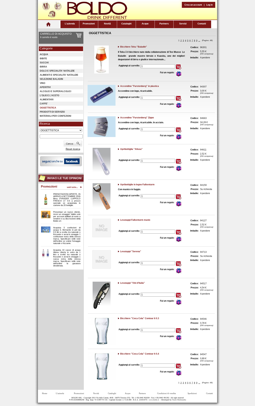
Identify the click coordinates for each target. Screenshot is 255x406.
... (199, 40)
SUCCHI (44, 62)
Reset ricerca (73, 149)
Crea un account (193, 5)
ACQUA (44, 54)
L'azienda (70, 23)
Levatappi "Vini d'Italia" (132, 283)
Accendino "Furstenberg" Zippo (137, 117)
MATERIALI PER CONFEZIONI (55, 116)
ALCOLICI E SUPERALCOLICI (55, 91)
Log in (209, 5)
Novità (107, 23)
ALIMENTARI (46, 99)
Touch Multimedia (179, 400)
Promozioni (89, 23)
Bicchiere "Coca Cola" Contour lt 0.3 (139, 318)
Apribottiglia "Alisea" (131, 149)
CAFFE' (44, 103)
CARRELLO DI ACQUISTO (56, 33)
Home (44, 393)
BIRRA (43, 66)
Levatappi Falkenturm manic (135, 220)
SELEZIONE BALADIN (51, 79)
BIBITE (43, 58)
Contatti (202, 23)
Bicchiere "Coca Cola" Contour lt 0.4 (139, 354)
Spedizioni (192, 393)
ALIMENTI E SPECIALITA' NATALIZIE (59, 75)
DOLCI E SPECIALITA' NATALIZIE (57, 71)
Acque (145, 23)
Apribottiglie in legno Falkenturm (137, 184)
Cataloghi (126, 23)
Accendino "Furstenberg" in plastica (139, 86)
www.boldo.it (154, 400)
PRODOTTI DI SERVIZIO (52, 112)
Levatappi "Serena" (130, 251)
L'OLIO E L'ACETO (49, 95)
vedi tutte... (72, 187)
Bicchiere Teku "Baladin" (133, 46)
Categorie (46, 48)
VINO (42, 83)
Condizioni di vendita (166, 393)
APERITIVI (45, 87)
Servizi (182, 23)
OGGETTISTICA (48, 107)
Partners (164, 23)
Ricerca (45, 123)
